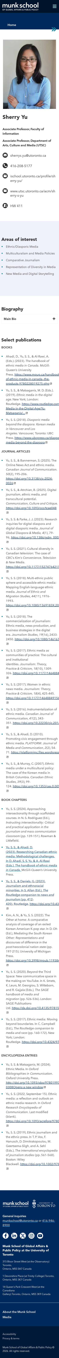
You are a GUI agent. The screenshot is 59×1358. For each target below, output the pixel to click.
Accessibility (9, 1334)
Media (7, 1317)
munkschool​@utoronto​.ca (20, 1220)
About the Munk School (19, 1312)
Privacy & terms (11, 1338)
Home (12, 25)
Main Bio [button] (10, 319)
